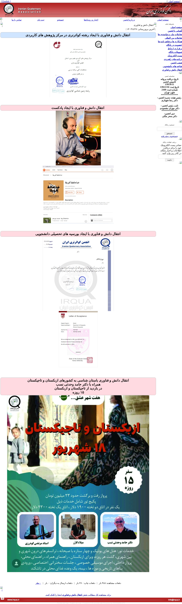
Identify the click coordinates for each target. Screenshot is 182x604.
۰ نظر (38, 583)
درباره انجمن (129, 20)
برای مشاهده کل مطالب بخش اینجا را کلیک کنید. (78, 595)
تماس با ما (16, 20)
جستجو (60, 20)
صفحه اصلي (163, 20)
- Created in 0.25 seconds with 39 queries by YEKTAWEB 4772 (103, 603)
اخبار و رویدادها (91, 20)
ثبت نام (40, 20)
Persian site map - (63, 603)
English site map (76, 603)
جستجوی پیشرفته (169, 136)
